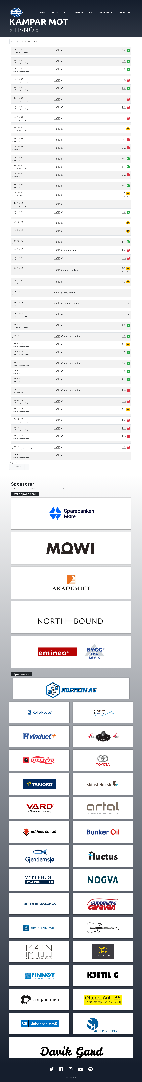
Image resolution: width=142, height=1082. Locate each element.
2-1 (124, 60)
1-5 (124, 106)
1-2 (124, 249)
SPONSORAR (124, 12)
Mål (35, 41)
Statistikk (26, 41)
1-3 (124, 436)
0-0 (123, 281)
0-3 (124, 139)
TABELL (66, 12)
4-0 (124, 325)
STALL (42, 12)
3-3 (123, 268)
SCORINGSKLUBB (106, 12)
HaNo (57, 50)
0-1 (124, 98)
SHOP (91, 12)
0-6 (124, 79)
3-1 (124, 166)
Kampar (14, 41)
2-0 (124, 69)
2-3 (124, 400)
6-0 (124, 352)
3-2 (124, 50)
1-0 (124, 87)
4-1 (124, 379)
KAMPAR (54, 12)
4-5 (124, 446)
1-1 (123, 128)
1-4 (124, 390)
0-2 (124, 147)
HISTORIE (79, 12)
